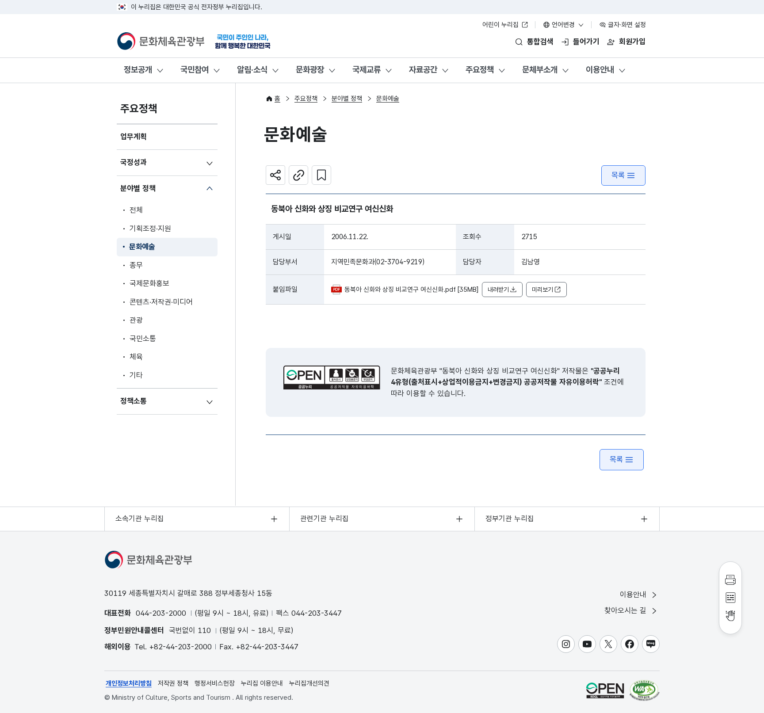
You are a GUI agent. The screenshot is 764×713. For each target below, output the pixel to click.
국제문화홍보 (149, 283)
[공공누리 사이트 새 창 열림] (605, 690)
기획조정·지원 (150, 228)
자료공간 (423, 70)
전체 (136, 210)
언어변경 (563, 25)
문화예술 (142, 246)
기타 (136, 375)
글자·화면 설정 (626, 25)
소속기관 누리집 (139, 518)
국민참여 (194, 70)
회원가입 (632, 41)
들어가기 (586, 41)
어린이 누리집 (501, 25)
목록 (618, 175)
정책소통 (133, 401)
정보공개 (138, 70)
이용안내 (600, 70)
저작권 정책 (173, 683)
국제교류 (366, 70)
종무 (136, 265)
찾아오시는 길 (626, 610)
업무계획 (133, 136)
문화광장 (310, 70)
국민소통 (143, 338)
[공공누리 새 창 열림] (331, 377)
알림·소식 (252, 70)
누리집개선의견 (309, 683)
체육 (136, 356)
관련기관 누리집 (324, 518)
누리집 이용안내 (262, 683)
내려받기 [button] (498, 289)
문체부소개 (540, 70)
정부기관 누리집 (509, 518)
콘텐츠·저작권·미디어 (161, 301)
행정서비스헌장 (215, 683)
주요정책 (480, 70)
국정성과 (133, 162)
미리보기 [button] (542, 289)
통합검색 (540, 41)
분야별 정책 (138, 188)
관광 (136, 320)
